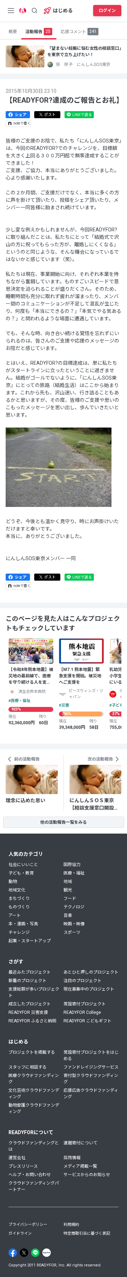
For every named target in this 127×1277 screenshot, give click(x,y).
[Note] (46, 1252)
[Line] (35, 1252)
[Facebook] (12, 1252)
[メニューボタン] (11, 10)
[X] (24, 1252)
